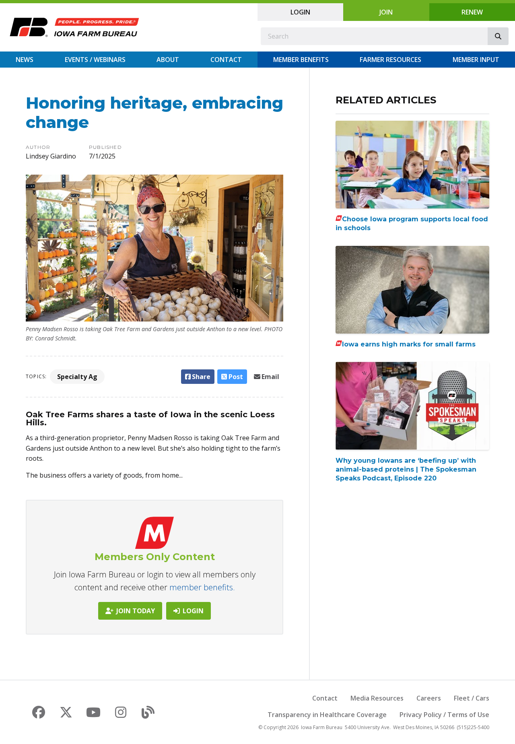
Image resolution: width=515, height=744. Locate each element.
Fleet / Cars (471, 698)
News (24, 59)
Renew (472, 12)
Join (386, 12)
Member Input (476, 59)
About (168, 59)
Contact (226, 59)
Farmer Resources (390, 59)
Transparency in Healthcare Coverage (327, 714)
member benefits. (202, 587)
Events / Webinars (95, 59)
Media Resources (377, 698)
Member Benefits (301, 59)
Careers (428, 698)
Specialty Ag (77, 376)
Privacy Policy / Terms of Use (444, 714)
